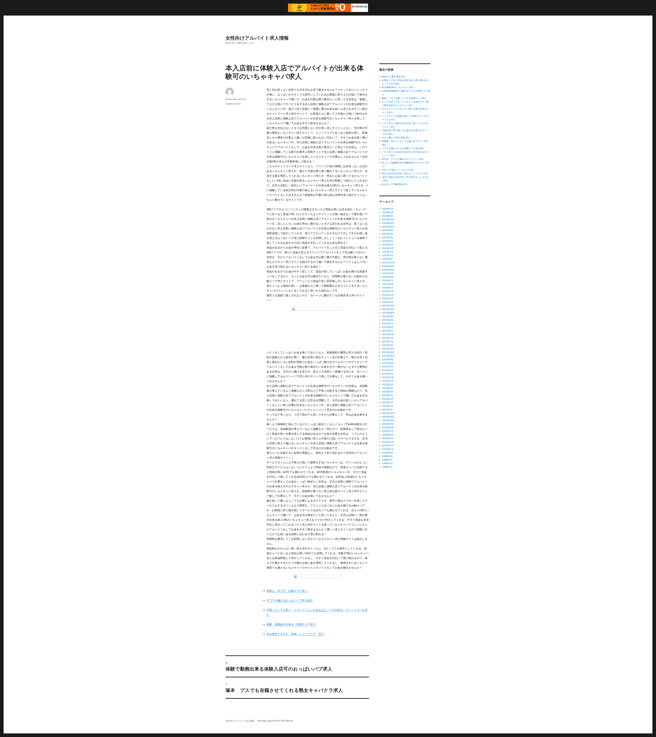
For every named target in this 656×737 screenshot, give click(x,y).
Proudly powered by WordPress (275, 720)
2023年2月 (387, 341)
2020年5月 (387, 438)
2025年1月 (387, 259)
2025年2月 (387, 255)
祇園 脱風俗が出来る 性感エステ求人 (291, 624)
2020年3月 (388, 445)
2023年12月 (388, 305)
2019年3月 (387, 467)
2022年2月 (387, 384)
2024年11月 (388, 266)
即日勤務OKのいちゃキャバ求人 (398, 87)
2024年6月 (388, 284)
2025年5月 (387, 244)
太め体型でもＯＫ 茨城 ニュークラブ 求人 (295, 634)
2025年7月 (387, 237)
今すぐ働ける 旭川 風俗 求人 (396, 137)
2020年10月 (388, 420)
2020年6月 (388, 434)
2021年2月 (387, 406)
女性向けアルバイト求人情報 (257, 37)
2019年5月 (387, 459)
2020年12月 (388, 413)
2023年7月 (387, 323)
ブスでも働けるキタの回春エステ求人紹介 (403, 148)
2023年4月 (388, 334)
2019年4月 (387, 463)
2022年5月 (387, 373)
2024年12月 (388, 262)
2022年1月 (387, 388)
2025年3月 (387, 251)
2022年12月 (388, 348)
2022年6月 (387, 370)
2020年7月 (387, 431)
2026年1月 (387, 216)
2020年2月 (388, 449)
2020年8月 (388, 427)
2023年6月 (387, 327)
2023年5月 (387, 330)
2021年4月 (387, 398)
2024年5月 (387, 287)
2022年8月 (387, 363)
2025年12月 (388, 219)
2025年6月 (387, 241)
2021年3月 (387, 402)
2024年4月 (388, 291)
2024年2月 (388, 298)
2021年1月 (387, 409)
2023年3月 (387, 337)
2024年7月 (387, 280)
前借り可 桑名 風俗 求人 (394, 76)
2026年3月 (387, 208)
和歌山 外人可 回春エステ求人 (287, 591)
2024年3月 (388, 294)
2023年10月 (388, 312)
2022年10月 (388, 355)
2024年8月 (388, 276)
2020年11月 (388, 416)
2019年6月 (387, 456)
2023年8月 (387, 320)
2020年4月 (388, 441)
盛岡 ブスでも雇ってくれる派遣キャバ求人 (404, 98)
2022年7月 (387, 366)
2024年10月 (388, 269)
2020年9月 (388, 424)
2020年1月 (387, 452)
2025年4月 (387, 248)
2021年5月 (387, 395)
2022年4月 (388, 377)
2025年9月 (387, 230)
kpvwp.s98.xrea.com (236, 99)
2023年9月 (387, 316)
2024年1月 (387, 302)
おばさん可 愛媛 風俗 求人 (395, 184)
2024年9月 (388, 273)
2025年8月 (387, 233)
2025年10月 (388, 226)
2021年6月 (387, 391)
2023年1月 (387, 345)
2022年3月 (387, 381)
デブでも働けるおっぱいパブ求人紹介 (289, 600)
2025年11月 (388, 223)
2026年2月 (387, 212)
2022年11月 (388, 352)
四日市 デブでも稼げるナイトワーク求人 (403, 159)
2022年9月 (387, 359)
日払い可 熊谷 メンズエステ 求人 (398, 169)
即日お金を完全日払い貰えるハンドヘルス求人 (405, 173)
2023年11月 (388, 309)
